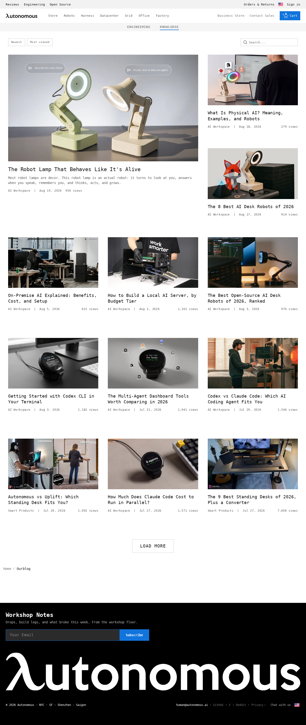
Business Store (231, 15)
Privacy (257, 705)
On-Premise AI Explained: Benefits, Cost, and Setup (52, 298)
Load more (153, 545)
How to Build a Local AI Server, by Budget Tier (152, 298)
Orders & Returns (259, 4)
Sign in (293, 4)
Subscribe (134, 635)
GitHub (218, 705)
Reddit (241, 705)
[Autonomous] (21, 16)
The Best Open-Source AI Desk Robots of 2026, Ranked (244, 298)
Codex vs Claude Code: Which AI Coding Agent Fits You (247, 399)
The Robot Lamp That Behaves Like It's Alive (74, 169)
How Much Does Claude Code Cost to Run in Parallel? (151, 499)
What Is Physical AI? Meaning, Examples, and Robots (245, 115)
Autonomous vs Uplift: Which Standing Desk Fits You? (43, 499)
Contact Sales (262, 15)
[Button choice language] (280, 4)
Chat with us (281, 705)
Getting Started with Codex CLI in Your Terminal (51, 399)
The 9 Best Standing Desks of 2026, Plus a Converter (252, 499)
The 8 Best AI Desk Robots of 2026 (251, 206)
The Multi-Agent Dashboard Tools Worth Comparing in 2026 (148, 399)
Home (7, 569)
